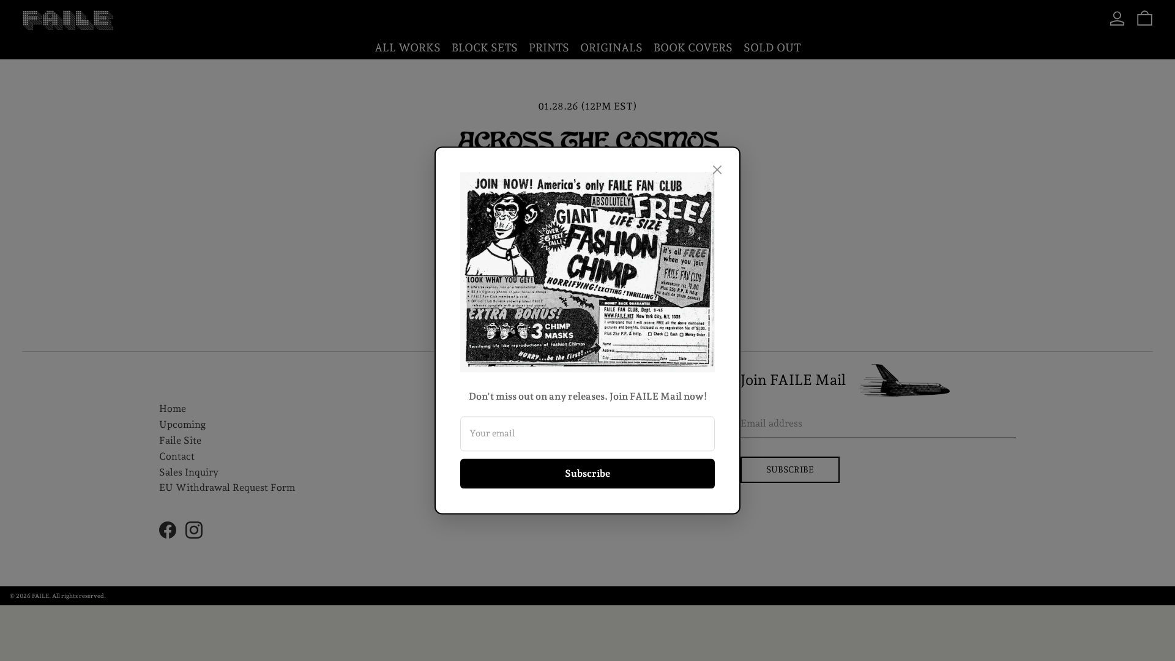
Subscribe (587, 473)
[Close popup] (717, 169)
